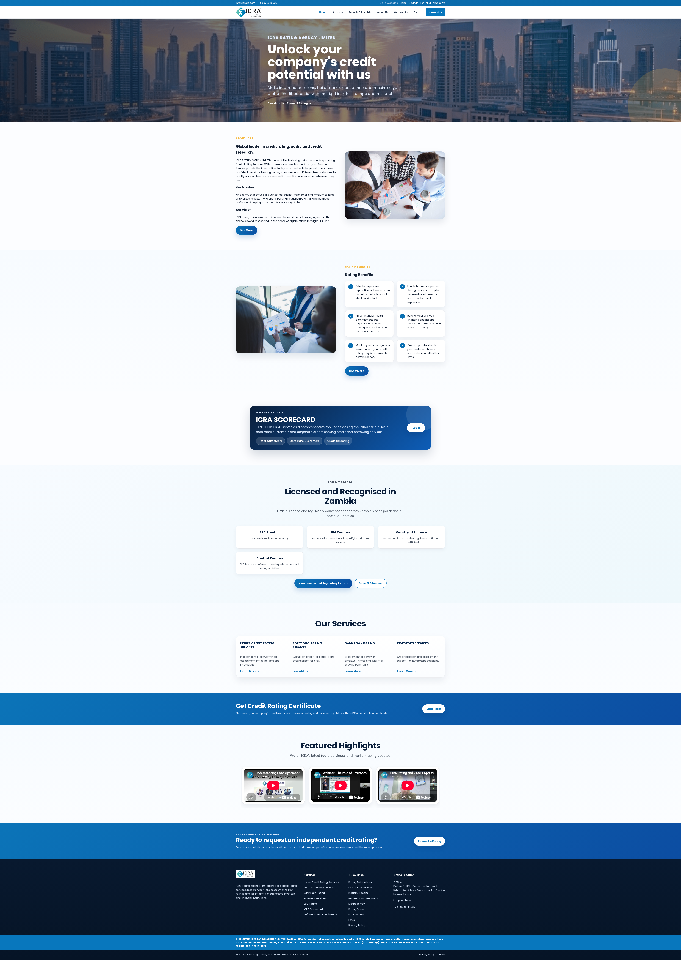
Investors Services (315, 898)
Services (337, 12)
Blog (416, 12)
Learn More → (249, 671)
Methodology (356, 904)
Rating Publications (360, 882)
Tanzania (425, 3)
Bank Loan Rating (314, 893)
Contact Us (401, 12)
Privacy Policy (356, 925)
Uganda (413, 3)
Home (322, 12)
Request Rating (297, 103)
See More (274, 103)
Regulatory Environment (363, 898)
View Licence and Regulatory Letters (323, 583)
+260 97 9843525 (267, 3)
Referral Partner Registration (321, 914)
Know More (356, 371)
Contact (440, 954)
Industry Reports (358, 893)
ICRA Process (356, 914)
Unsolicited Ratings (360, 887)
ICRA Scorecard (313, 909)
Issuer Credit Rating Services (321, 882)
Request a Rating (429, 841)
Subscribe (435, 12)
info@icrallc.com (245, 3)
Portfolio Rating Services (319, 887)
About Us (382, 12)
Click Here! (433, 709)
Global (403, 3)
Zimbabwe (439, 3)
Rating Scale (356, 909)
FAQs (351, 920)
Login (416, 428)
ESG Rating (310, 904)
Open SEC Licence (371, 583)
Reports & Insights (360, 12)
